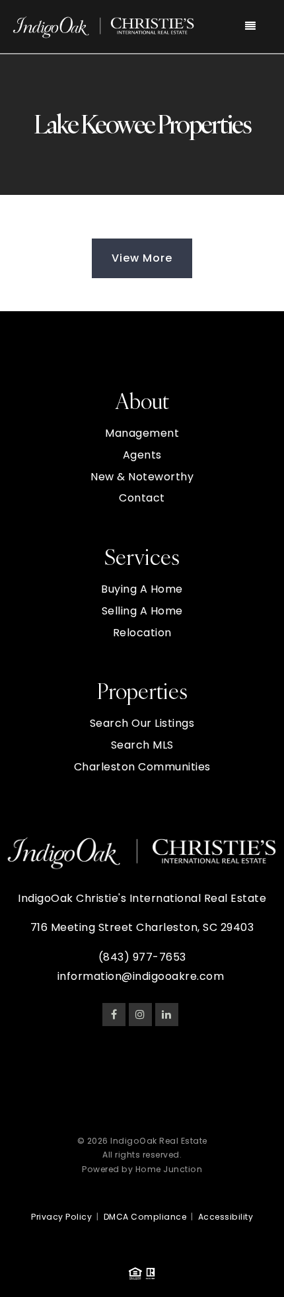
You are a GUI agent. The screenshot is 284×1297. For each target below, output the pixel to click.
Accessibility (226, 1216)
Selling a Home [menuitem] (142, 610)
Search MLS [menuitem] (142, 745)
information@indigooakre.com (141, 976)
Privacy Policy (61, 1216)
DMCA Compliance (145, 1216)
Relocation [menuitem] (142, 632)
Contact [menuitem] (142, 497)
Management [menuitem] (142, 433)
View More (142, 258)
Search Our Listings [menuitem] (142, 723)
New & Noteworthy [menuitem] (142, 476)
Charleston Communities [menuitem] (142, 766)
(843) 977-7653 (142, 957)
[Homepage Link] (103, 25)
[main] (142, 182)
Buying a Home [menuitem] (142, 589)
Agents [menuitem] (142, 455)
